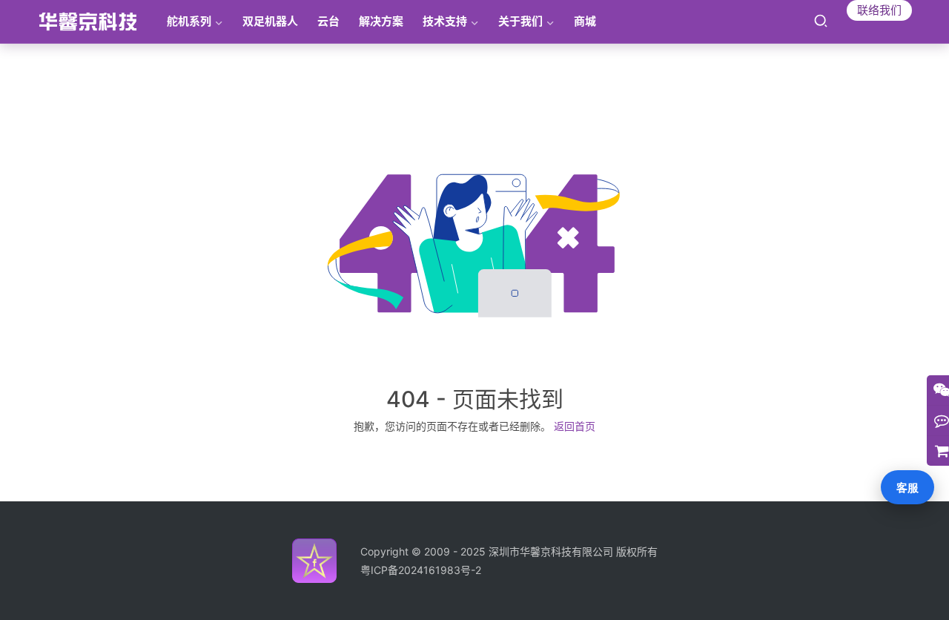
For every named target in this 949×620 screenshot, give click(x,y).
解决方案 (381, 21)
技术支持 (445, 21)
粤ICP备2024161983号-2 (420, 570)
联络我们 (879, 10)
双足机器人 (270, 21)
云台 (328, 21)
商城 (585, 21)
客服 (907, 488)
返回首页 (574, 426)
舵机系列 (189, 21)
